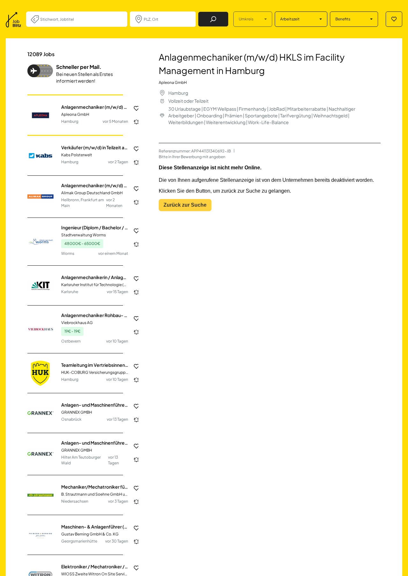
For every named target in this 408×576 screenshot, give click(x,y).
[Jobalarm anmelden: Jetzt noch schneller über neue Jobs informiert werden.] (134, 122)
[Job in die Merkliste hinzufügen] (134, 108)
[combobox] (81, 19)
